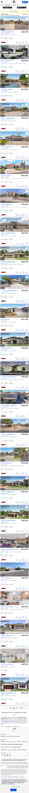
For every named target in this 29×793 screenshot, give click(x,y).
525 (17, 708)
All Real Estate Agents (15, 736)
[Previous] (1, 23)
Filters (22, 7)
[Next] (28, 23)
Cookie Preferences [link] (21, 749)
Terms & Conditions (5, 747)
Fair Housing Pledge (12, 749)
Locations (8, 7)
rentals (11, 718)
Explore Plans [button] (25, 767)
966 (21, 708)
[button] (25, 2)
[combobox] (25, 14)
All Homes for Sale (5, 736)
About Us (14, 741)
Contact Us (8, 741)
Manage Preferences (16, 786)
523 (10, 708)
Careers (18, 741)
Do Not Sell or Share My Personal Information (12, 744)
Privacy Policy (24, 741)
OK (13, 789)
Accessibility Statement (16, 747)
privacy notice (13, 781)
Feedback (3, 741)
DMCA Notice (4, 749)
